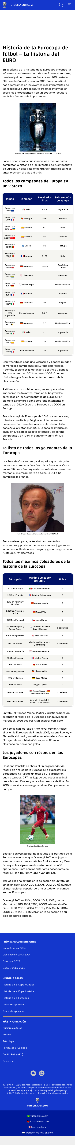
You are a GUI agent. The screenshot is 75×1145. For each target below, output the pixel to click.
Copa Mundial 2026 (14, 967)
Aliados (7, 1034)
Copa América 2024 (14, 948)
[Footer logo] (37, 1102)
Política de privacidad (15, 1047)
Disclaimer (8, 1061)
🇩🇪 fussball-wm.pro (38, 1121)
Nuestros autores (12, 1027)
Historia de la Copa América (18, 991)
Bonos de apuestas (13, 1011)
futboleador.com (20, 5)
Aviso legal (8, 1041)
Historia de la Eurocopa (16, 997)
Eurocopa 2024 (11, 961)
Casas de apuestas (13, 1004)
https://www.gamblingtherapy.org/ (50, 1090)
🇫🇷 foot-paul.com (37, 1127)
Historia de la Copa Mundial (18, 984)
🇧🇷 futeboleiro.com (37, 1115)
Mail (33, 1073)
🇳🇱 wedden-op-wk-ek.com (37, 1132)
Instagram (41, 1073)
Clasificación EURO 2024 (17, 954)
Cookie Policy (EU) (13, 1054)
